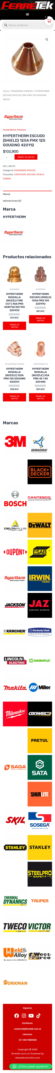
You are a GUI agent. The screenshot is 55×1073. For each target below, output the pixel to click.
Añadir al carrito (25, 156)
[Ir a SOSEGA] (40, 820)
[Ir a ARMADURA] (40, 444)
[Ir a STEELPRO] (40, 873)
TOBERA (7, 178)
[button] (27, 14)
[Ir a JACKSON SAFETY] (15, 605)
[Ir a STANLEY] (15, 847)
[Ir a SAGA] (15, 767)
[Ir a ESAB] (40, 551)
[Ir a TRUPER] (40, 900)
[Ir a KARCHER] (15, 631)
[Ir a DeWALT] (40, 524)
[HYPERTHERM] (14, 117)
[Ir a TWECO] (15, 927)
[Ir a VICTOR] (40, 927)
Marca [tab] (6, 194)
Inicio (6, 91)
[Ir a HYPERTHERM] (15, 578)
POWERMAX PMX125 (22, 91)
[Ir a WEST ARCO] (40, 955)
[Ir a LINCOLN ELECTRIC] (15, 660)
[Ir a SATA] (40, 767)
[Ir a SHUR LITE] (40, 793)
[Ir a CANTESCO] (40, 498)
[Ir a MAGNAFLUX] (40, 660)
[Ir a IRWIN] (40, 578)
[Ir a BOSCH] (15, 498)
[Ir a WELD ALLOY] (15, 953)
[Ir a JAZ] (40, 605)
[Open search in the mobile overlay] (27, 25)
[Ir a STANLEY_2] (40, 847)
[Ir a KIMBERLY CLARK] (40, 631)
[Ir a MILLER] (40, 686)
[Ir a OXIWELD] (40, 713)
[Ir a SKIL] (15, 820)
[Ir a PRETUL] (40, 740)
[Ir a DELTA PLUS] (15, 524)
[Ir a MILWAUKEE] (15, 713)
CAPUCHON (20, 174)
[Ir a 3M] (15, 441)
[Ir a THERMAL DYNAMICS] (15, 900)
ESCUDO (31, 174)
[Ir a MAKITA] (15, 686)
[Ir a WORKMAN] (15, 982)
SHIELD (40, 174)
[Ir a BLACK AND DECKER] (40, 471)
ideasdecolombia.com (27, 1057)
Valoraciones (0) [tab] (12, 200)
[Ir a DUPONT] (15, 551)
